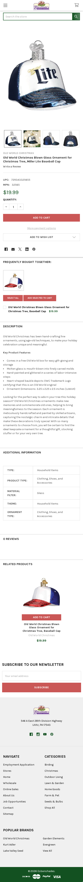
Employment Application (18, 764)
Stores (7, 770)
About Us (8, 795)
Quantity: (10, 199)
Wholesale (9, 783)
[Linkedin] (27, 249)
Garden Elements (53, 838)
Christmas (51, 770)
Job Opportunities (14, 801)
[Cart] (77, 5)
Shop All (50, 807)
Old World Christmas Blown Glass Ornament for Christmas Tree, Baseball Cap (41, 628)
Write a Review (12, 166)
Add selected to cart (40, 298)
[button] (41, 237)
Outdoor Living (54, 777)
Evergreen (49, 844)
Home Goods (52, 789)
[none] (41, 75)
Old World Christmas (16, 838)
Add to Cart (41, 617)
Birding (49, 764)
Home (6, 777)
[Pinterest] (34, 249)
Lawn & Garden (54, 783)
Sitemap (8, 813)
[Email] (13, 249)
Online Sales (11, 789)
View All (47, 850)
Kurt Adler (9, 844)
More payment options (41, 228)
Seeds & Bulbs (54, 801)
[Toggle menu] (5, 5)
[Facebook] (6, 249)
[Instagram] (38, 734)
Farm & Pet (52, 795)
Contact (8, 807)
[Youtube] (45, 734)
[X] (20, 249)
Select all (13, 298)
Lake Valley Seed (13, 850)
